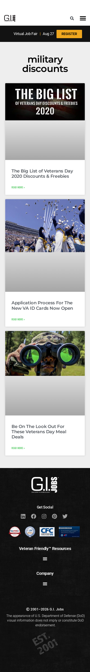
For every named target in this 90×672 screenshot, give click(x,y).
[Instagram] (44, 516)
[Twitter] (65, 516)
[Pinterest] (54, 516)
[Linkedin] (23, 516)
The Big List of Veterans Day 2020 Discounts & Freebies (42, 173)
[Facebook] (33, 516)
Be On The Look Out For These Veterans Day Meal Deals (39, 431)
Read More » (18, 187)
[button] (71, 18)
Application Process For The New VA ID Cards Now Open (42, 305)
